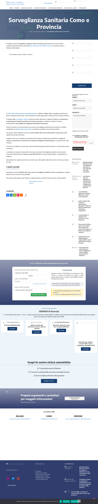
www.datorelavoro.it (12, 470)
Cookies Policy (74, 501)
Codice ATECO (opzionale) (21, 278)
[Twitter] (13, 478)
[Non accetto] (79, 501)
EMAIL (74, 105)
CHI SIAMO (38, 471)
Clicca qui (86, 349)
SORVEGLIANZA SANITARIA (42, 474)
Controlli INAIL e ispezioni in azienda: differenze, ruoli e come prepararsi (80, 493)
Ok (60, 501)
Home (30, 31)
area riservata (48, 3)
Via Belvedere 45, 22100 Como (49, 419)
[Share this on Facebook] (7, 195)
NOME (74, 97)
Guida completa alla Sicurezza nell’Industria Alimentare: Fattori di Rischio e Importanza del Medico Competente (84, 205)
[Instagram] (8, 478)
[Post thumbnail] (77, 167)
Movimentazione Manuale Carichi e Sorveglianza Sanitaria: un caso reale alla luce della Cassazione (88, 167)
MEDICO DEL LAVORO (41, 473)
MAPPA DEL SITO (40, 464)
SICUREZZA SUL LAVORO (42, 476)
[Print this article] (14, 195)
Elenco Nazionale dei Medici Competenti (41, 46)
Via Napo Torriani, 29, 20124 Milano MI (20, 419)
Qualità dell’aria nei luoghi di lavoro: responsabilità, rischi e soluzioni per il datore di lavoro (84, 240)
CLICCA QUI (12, 328)
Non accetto (66, 501)
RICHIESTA (76, 112)
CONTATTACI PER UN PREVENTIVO (74, 398)
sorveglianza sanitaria (22, 119)
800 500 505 (77, 294)
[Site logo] (17, 3)
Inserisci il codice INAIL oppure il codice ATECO (26, 270)
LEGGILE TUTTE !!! (49, 381)
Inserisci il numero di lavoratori (22, 287)
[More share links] (21, 195)
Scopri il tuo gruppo (38, 294)
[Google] (18, 478)
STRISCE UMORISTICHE (41, 479)
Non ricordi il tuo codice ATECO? (40, 283)
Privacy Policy (85, 131)
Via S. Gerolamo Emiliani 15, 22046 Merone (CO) (78, 419)
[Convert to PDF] (18, 195)
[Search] (91, 8)
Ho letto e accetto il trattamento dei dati (82, 136)
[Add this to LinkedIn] (11, 195)
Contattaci (57, 294)
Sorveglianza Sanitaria (39, 31)
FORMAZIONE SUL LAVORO (42, 477)
